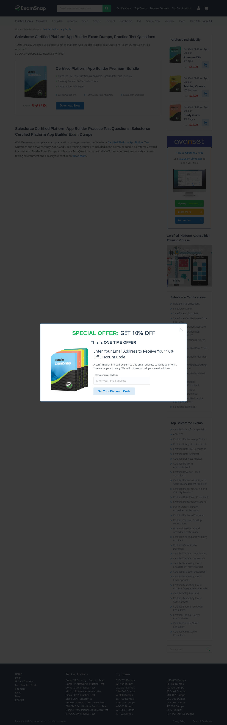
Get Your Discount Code (114, 391)
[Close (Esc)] (181, 329)
